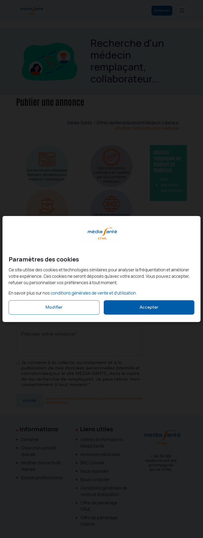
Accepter (149, 307)
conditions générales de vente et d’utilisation (93, 293)
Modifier (54, 307)
